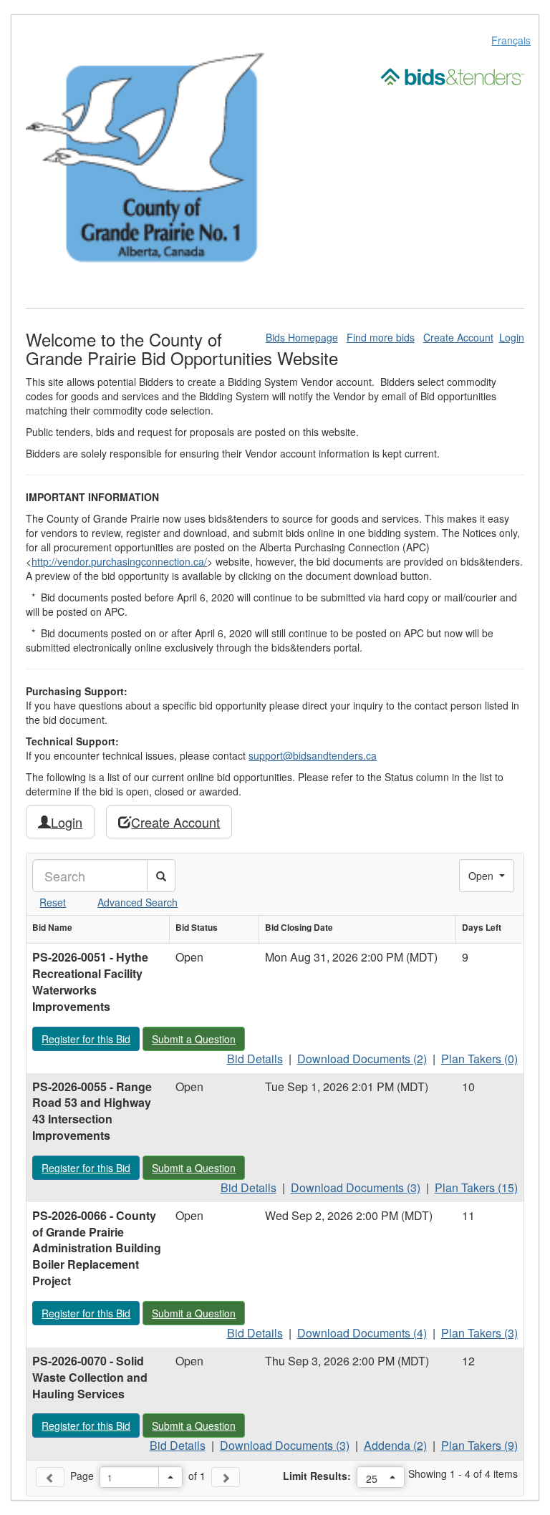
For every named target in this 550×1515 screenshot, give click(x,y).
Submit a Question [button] (198, 1038)
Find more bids (381, 337)
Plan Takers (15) (476, 1187)
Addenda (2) (395, 1445)
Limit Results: (317, 1475)
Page (82, 1475)
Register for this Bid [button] (90, 1038)
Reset (52, 902)
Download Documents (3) (355, 1187)
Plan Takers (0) (479, 1058)
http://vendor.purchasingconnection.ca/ (119, 561)
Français (511, 40)
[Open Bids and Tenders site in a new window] (452, 75)
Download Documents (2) (362, 1058)
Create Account (458, 337)
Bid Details (255, 1058)
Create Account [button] (175, 822)
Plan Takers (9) (479, 1445)
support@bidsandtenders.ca (313, 755)
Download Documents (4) (362, 1333)
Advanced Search (137, 902)
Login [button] (66, 822)
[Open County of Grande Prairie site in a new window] (145, 160)
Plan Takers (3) (479, 1333)
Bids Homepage (302, 337)
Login (511, 337)
